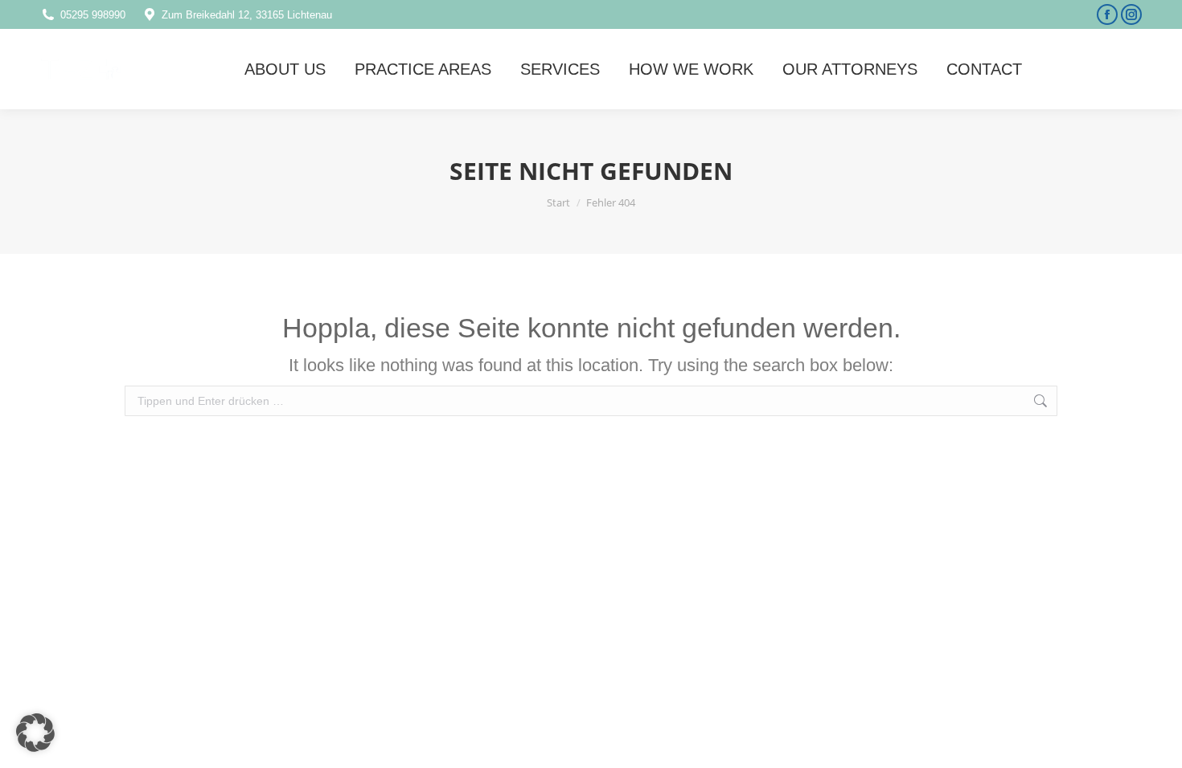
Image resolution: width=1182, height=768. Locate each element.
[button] (35, 732)
